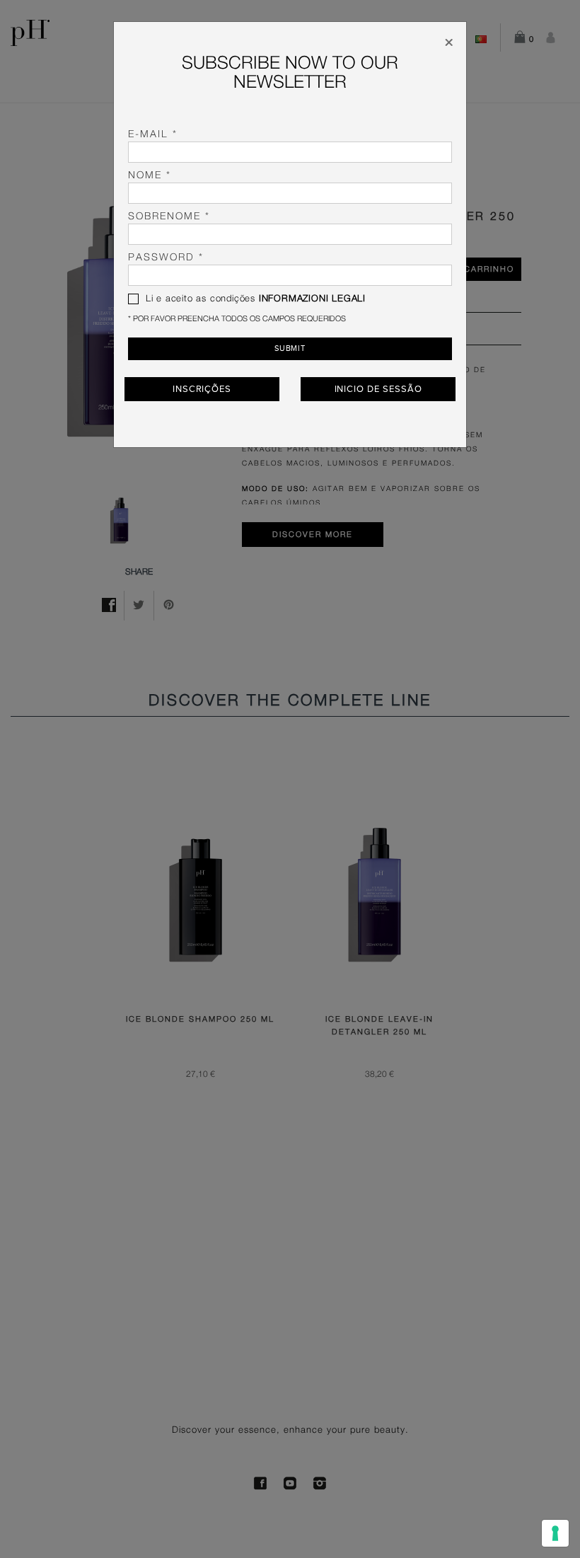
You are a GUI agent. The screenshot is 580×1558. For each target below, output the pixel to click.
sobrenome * (169, 216)
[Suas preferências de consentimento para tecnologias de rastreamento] (555, 1533)
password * (166, 257)
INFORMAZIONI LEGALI (312, 299)
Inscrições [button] (202, 389)
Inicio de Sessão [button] (378, 389)
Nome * (149, 175)
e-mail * (153, 134)
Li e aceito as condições (254, 299)
